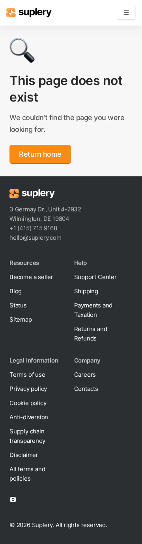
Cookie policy (27, 403)
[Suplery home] (29, 12)
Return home (40, 154)
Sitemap (20, 319)
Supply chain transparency (27, 435)
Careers (85, 374)
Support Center (95, 277)
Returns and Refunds (90, 333)
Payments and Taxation (93, 310)
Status (18, 305)
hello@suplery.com (35, 237)
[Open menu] (126, 12)
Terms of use (27, 374)
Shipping (86, 291)
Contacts (86, 388)
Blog (15, 291)
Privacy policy (28, 388)
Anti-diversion (28, 417)
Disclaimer (23, 455)
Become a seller (31, 277)
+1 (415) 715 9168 (33, 228)
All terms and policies (27, 473)
